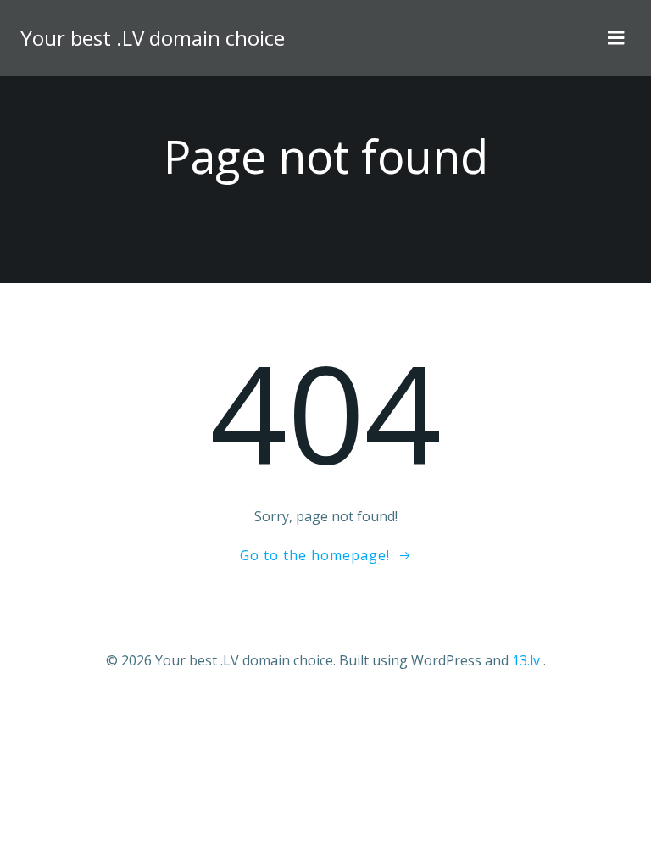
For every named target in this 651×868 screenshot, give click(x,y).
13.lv (526, 660)
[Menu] (616, 38)
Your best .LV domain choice (152, 38)
